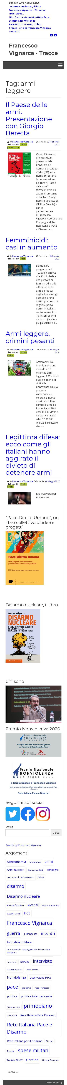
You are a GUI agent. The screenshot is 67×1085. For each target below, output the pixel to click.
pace (12, 986)
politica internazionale (36, 996)
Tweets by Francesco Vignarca (23, 845)
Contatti (14, 31)
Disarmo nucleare (23, 896)
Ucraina (32, 1060)
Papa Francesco (42, 988)
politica (12, 996)
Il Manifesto (31, 934)
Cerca (9, 826)
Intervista (24, 961)
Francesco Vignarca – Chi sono (27, 10)
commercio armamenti (20, 877)
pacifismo (26, 987)
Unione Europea (50, 1060)
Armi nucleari (15, 869)
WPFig (59, 1082)
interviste (42, 961)
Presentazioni (13, 1007)
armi (48, 861)
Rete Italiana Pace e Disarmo (29, 1028)
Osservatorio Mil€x (40, 977)
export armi (13, 913)
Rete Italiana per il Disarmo (24, 1041)
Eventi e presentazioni (17, 146)
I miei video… (16, 13)
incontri (48, 933)
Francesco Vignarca (22, 141)
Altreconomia (16, 862)
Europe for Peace (15, 905)
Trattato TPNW (15, 1060)
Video (23, 259)
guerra (13, 933)
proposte (12, 1015)
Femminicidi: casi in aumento (32, 243)
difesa (41, 877)
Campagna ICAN (35, 870)
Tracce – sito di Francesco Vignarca (30, 27)
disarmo (15, 886)
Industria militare (19, 942)
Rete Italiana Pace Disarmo (37, 1015)
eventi (33, 905)
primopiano (38, 1005)
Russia (10, 1051)
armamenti (35, 862)
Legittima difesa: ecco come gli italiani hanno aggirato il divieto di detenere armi (33, 454)
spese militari (33, 1050)
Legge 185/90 (32, 969)
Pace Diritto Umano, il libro (25, 24)
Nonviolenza (16, 977)
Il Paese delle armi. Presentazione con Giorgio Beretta (29, 119)
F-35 (27, 913)
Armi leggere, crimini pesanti (30, 337)
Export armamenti (50, 905)
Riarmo (49, 1041)
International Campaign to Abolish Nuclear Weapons (28, 951)
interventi (11, 962)
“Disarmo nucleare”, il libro (25, 6)
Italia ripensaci (14, 969)
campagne (52, 869)
